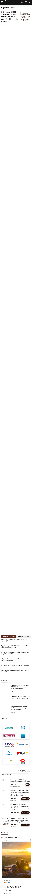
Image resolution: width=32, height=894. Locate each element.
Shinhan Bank (17, 786)
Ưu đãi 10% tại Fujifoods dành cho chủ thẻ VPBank (15, 665)
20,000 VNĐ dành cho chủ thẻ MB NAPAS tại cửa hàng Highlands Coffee (9, 17)
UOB (11, 814)
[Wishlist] (26, 2)
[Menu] (2, 2)
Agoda (11, 800)
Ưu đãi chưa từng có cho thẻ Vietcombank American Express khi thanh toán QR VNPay (19, 820)
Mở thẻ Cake (25, 798)
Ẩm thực (10, 25)
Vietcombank (13, 826)
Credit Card (13, 691)
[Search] (22, 2)
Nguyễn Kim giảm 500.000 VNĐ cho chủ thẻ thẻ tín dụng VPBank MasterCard (15, 646)
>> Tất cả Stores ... (23, 771)
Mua (27, 784)
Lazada (12, 786)
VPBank (15, 800)
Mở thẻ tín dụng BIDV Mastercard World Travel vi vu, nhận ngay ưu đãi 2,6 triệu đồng (20, 707)
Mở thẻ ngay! (25, 812)
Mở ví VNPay (25, 825)
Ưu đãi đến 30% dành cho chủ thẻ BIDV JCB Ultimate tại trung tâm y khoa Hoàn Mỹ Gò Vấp (20, 687)
